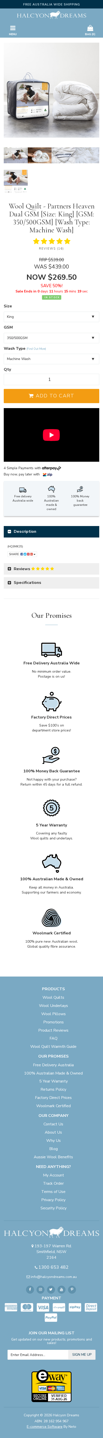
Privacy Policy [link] (53, 1200)
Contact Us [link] (53, 1124)
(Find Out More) (36, 349)
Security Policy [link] (53, 1208)
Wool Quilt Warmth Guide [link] (53, 1046)
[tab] (51, 532)
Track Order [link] (53, 1183)
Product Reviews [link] (53, 1030)
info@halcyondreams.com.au (54, 1276)
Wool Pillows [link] (53, 1014)
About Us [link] (53, 1132)
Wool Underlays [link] (53, 1005)
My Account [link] (53, 1175)
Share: (14, 554)
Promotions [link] (53, 1022)
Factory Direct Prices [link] (53, 1097)
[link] (30, 1290)
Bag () (90, 34)
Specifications (27, 582)
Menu (13, 34)
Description (25, 531)
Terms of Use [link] (53, 1191)
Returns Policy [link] (53, 1089)
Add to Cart (54, 395)
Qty (7, 369)
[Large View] (16, 155)
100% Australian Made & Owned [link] (53, 1073)
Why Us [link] (53, 1140)
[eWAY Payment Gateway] (52, 1385)
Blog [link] (53, 1149)
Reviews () (51, 249)
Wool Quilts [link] (53, 997)
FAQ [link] (54, 1038)
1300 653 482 (53, 1267)
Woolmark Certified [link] (53, 1106)
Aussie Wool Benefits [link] (53, 1157)
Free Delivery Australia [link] (53, 1065)
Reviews (22, 569)
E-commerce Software (44, 1426)
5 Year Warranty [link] (53, 1081)
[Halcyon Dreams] (51, 15)
